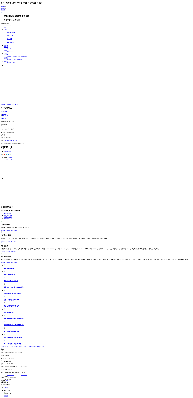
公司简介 (9, 59)
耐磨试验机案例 (8, 215)
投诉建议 (14, 62)
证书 (13, 51)
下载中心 (6, 53)
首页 (5, 27)
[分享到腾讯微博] (6, 154)
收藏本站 (3, 6)
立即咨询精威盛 (12, 230)
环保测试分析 (11, 32)
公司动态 (14, 56)
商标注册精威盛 (9, 268)
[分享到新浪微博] (4, 154)
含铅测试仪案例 (8, 218)
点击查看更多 (4, 230)
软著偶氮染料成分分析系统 (12, 293)
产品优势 (9, 48)
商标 (8, 51)
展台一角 (9, 159)
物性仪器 (9, 39)
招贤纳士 (19, 59)
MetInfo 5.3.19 (10, 375)
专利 (10, 51)
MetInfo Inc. (24, 375)
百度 (7, 380)
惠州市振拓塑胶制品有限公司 (13, 337)
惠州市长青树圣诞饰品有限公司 (14, 318)
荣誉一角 (9, 157)
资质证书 (6, 50)
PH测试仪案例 (7, 213)
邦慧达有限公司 (9, 312)
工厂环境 (14, 59)
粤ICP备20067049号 (10, 377)
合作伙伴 (6, 45)
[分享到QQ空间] (3, 154)
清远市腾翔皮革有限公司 (11, 306)
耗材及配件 (10, 42)
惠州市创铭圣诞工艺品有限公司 (14, 325)
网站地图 (3, 8)
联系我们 (3, 10)
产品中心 (6, 29)
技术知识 (9, 56)
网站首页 (3, 104)
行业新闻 (19, 56)
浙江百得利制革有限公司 (11, 331)
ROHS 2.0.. (10, 35)
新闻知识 (6, 55)
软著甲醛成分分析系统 (11, 281)
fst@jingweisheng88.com (11, 140)
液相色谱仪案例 (8, 217)
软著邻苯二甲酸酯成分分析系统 (14, 287)
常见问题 (24, 56)
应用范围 (6, 47)
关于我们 (6, 58)
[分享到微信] (10, 154)
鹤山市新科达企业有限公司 (12, 344)
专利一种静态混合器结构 (11, 300)
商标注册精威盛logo (10, 274)
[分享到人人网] (8, 154)
